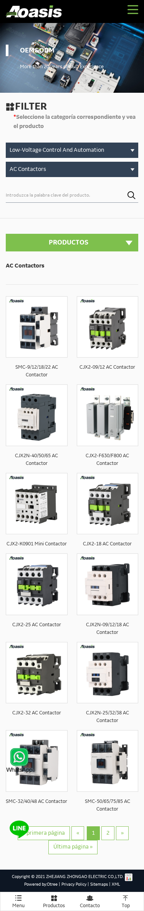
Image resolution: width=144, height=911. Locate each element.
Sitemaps (99, 884)
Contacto (90, 901)
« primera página (44, 833)
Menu (18, 901)
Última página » (73, 847)
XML (116, 884)
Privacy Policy (73, 884)
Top (126, 901)
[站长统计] (128, 877)
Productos (54, 901)
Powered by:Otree (41, 884)
